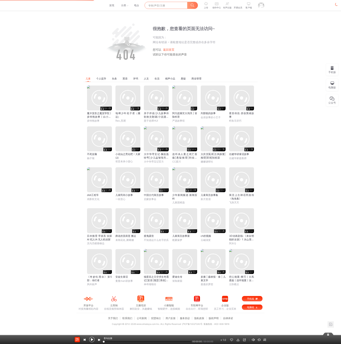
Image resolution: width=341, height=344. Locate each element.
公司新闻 (142, 318)
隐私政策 (199, 318)
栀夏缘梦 (177, 239)
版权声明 (214, 318)
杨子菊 (90, 158)
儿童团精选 (178, 202)
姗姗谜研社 (207, 161)
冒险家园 (177, 280)
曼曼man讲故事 (124, 280)
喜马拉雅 (88, 5)
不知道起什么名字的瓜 (156, 239)
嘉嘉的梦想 (207, 284)
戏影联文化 (93, 199)
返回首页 (168, 49)
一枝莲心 (120, 199)
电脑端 (251, 307)
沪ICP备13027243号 (192, 324)
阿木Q (232, 243)
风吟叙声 (92, 284)
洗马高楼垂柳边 (95, 243)
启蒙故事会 (150, 199)
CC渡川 (176, 161)
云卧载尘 (234, 284)
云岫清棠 (206, 239)
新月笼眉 (206, 199)
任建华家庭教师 (238, 158)
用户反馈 (170, 318)
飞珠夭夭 (234, 202)
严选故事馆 (178, 120)
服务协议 (185, 318)
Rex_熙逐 (120, 120)
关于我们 (113, 318)
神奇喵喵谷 (150, 284)
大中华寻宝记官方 (154, 161)
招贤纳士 (156, 318)
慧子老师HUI (151, 120)
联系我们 (127, 318)
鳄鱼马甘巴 (235, 120)
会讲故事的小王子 (211, 117)
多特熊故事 (93, 120)
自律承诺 (228, 318)
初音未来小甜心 (124, 161)
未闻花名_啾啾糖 (124, 239)
